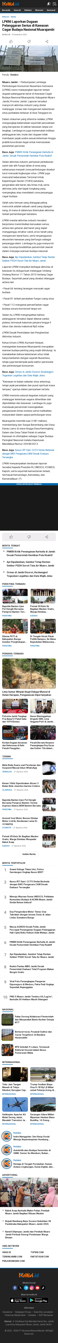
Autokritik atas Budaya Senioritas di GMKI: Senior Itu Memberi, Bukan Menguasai (32, 1153)
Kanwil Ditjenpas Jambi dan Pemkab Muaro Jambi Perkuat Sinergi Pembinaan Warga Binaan (27, 1234)
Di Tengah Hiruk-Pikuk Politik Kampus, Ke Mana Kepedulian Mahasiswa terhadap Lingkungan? (43, 640)
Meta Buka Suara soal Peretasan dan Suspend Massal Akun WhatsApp (21, 766)
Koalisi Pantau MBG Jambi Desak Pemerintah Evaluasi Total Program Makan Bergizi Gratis (32, 969)
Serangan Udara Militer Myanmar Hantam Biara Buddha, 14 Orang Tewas (42, 1118)
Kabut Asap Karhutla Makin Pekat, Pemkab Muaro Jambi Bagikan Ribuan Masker (27, 1212)
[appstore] (18, 1300)
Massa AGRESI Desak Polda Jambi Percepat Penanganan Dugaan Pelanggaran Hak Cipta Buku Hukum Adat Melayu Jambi (32, 929)
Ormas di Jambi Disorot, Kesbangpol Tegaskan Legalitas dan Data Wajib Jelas (29, 574)
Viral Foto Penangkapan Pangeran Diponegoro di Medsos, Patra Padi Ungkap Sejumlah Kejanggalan (32, 984)
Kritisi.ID (5, 17)
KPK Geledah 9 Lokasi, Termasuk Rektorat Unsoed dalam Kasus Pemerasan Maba (32, 1050)
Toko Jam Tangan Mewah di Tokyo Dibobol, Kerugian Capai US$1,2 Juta (14, 1088)
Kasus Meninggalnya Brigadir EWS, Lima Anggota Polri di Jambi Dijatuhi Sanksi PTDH (41, 720)
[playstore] (39, 1300)
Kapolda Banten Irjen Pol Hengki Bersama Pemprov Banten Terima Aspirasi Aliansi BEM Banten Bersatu (15, 612)
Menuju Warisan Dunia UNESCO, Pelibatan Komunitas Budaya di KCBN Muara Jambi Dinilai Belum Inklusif (32, 899)
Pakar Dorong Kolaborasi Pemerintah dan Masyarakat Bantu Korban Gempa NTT (34, 1019)
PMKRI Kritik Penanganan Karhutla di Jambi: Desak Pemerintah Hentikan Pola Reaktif (31, 553)
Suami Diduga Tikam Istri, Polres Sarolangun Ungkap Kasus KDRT (27, 871)
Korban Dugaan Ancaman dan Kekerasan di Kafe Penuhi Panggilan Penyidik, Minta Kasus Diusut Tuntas (14, 748)
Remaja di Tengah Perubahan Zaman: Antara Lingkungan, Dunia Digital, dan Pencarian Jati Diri (33, 1167)
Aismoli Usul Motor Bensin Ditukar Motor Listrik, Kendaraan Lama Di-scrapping (20, 821)
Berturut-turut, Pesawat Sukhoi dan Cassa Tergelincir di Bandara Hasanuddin (33, 1034)
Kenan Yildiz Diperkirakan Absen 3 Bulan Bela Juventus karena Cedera (21, 785)
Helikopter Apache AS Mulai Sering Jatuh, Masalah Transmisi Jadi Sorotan (14, 1118)
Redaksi (14, 75)
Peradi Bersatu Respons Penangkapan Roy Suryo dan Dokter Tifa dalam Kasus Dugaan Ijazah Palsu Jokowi (42, 748)
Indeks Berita (29, 854)
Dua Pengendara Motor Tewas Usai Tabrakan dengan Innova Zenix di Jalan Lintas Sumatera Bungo (30, 914)
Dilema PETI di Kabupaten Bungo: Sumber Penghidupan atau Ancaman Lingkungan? (13, 642)
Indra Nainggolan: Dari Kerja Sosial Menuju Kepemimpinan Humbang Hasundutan (31, 1139)
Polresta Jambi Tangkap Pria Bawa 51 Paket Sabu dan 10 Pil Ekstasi (14, 719)
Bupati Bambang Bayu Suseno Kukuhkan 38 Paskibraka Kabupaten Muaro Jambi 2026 (28, 1223)
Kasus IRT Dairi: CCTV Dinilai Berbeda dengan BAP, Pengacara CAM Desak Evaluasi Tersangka (28, 454)
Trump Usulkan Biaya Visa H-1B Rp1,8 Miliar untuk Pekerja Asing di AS (42, 1088)
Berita (13, 17)
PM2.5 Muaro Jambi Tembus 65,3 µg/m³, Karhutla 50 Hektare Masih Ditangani (31, 998)
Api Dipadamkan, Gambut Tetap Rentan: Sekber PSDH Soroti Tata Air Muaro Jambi (30, 564)
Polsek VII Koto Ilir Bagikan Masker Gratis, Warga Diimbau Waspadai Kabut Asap (42, 610)
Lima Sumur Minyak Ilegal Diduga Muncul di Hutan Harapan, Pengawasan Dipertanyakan (26, 693)
